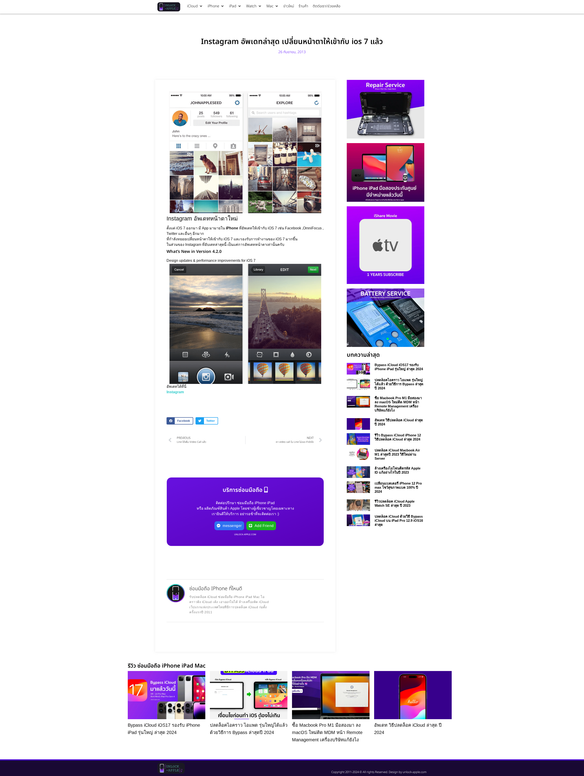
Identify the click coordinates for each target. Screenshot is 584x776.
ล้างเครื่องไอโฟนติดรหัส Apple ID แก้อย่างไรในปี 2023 (397, 470)
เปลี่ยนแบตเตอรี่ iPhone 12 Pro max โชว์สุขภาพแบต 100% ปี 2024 (398, 487)
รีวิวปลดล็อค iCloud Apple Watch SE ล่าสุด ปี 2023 (395, 503)
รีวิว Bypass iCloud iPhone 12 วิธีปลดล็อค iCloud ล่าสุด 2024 (398, 437)
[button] (195, 6)
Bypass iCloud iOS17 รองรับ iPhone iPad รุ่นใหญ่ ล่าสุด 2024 (399, 367)
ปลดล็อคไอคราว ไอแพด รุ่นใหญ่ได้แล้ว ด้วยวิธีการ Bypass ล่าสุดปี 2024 (399, 384)
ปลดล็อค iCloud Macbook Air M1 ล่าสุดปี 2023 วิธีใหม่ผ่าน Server (397, 454)
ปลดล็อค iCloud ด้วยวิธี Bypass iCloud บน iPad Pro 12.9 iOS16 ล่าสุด (399, 520)
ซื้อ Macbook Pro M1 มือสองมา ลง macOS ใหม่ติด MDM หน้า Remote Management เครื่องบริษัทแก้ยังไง (398, 404)
